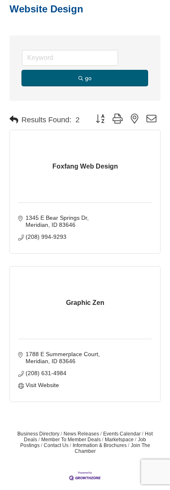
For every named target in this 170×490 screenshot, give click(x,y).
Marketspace (119, 439)
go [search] (88, 78)
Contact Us (56, 445)
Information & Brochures (100, 445)
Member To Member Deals (71, 439)
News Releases (81, 434)
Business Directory (38, 434)
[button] (13, 119)
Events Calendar (122, 434)
